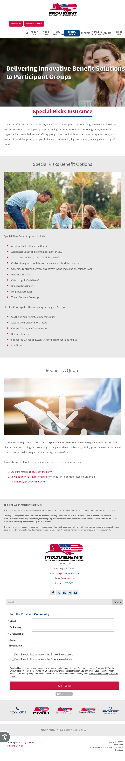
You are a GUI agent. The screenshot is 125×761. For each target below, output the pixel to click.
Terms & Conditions (67, 730)
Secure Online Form (41, 471)
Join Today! (64, 685)
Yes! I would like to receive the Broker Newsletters (44, 654)
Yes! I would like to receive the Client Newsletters (43, 659)
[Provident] (63, 9)
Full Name (15, 627)
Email (13, 621)
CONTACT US (16, 24)
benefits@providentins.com (29, 481)
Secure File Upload (34, 24)
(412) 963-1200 (68, 578)
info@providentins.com (67, 573)
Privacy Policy (48, 730)
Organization (17, 634)
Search (117, 602)
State (12, 640)
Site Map (83, 730)
